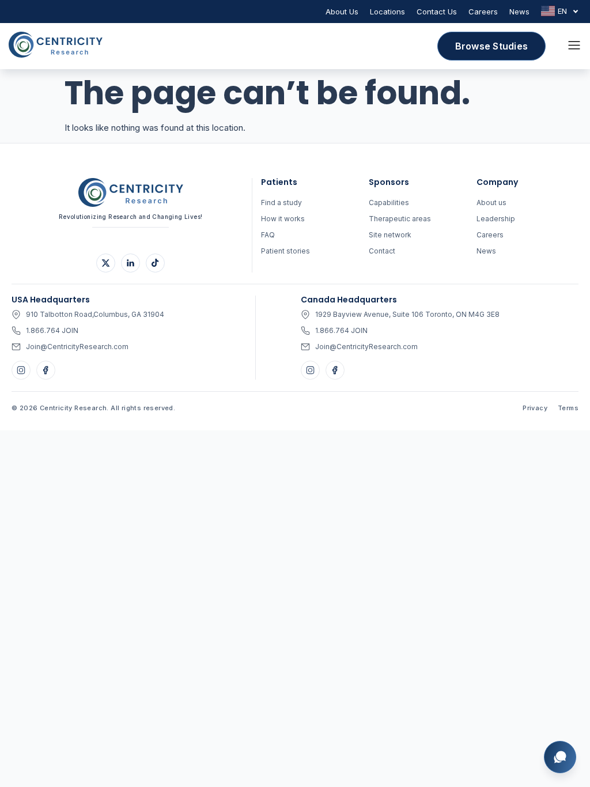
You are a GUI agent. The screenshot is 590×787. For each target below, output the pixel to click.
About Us (342, 11)
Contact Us (437, 11)
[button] (574, 46)
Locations (387, 11)
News (519, 11)
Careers (483, 11)
